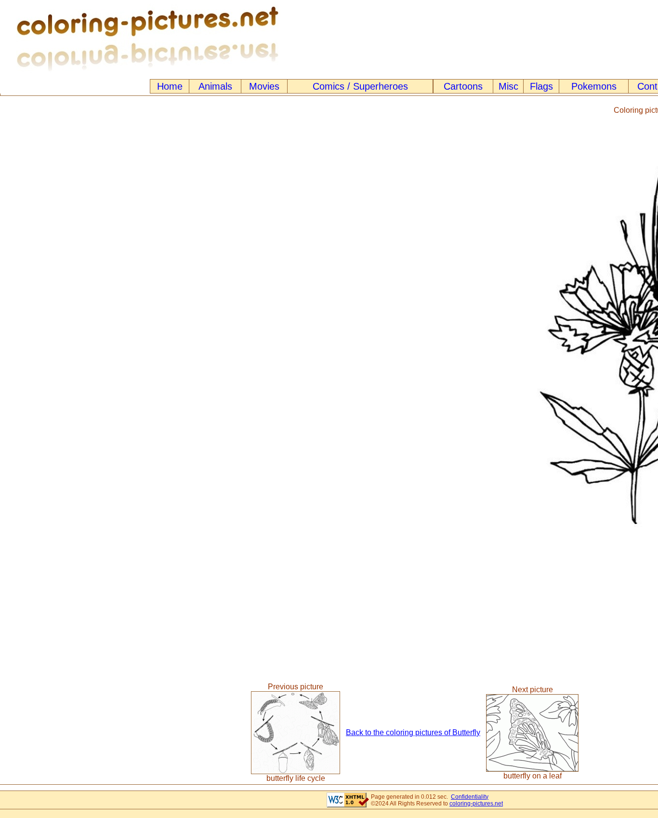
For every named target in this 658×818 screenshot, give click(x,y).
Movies (264, 86)
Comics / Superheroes (360, 86)
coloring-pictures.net (476, 803)
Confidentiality (469, 796)
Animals (215, 86)
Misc (508, 86)
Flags (541, 86)
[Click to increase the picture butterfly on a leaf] (532, 769)
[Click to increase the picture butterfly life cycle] (295, 771)
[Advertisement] (264, 321)
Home (170, 86)
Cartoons (463, 86)
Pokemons (594, 86)
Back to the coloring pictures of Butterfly (413, 732)
